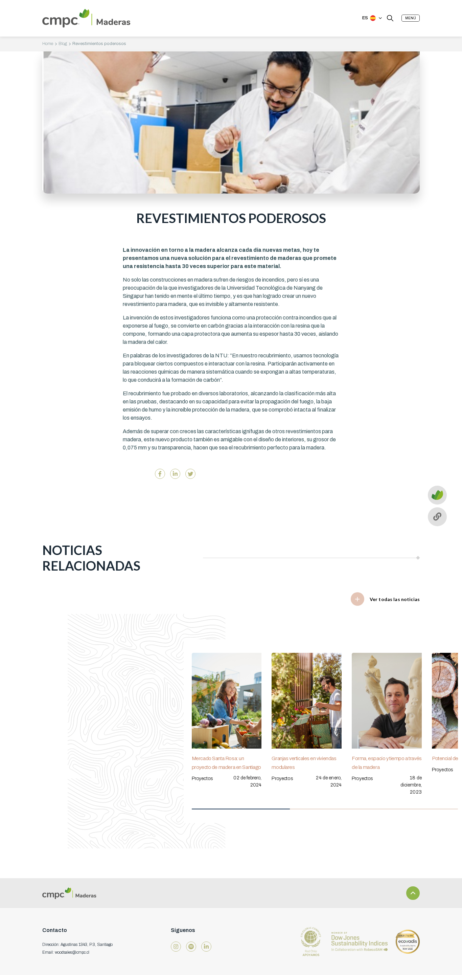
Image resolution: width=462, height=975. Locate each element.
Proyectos (202, 778)
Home (47, 43)
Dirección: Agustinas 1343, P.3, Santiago (77, 944)
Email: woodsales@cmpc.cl (65, 952)
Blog (63, 43)
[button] (410, 18)
